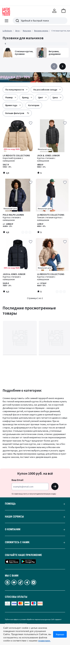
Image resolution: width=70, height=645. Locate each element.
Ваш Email (17, 480)
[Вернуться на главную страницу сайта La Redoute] (6, 12)
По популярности (14, 89)
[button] (63, 11)
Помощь (10, 503)
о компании (12, 529)
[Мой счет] (54, 11)
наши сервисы (14, 516)
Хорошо (60, 634)
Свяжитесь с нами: (17, 542)
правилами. (44, 640)
